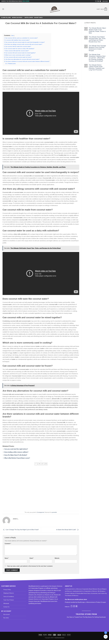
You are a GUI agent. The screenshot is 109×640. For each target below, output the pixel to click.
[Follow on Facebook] (95, 1)
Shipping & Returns (8, 593)
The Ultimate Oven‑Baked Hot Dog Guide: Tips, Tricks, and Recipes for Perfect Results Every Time (97, 39)
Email (32, 558)
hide (12, 35)
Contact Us (6, 606)
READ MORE (26, 1)
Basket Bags (38, 17)
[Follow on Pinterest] (100, 1)
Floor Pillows (6, 17)
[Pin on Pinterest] (46, 464)
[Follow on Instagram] (97, 1)
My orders (6, 617)
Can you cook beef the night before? (16, 449)
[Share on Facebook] (35, 464)
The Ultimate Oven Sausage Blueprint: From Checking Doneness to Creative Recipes (97, 48)
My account (6, 614)
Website (57, 558)
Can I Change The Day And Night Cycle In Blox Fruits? (22, 529)
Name (7, 558)
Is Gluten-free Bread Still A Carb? (66, 529)
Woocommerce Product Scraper (96, 602)
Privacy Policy (7, 589)
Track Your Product (8, 600)
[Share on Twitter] (39, 464)
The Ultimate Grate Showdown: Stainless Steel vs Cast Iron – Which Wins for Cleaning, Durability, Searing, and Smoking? (97, 58)
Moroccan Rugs (17, 17)
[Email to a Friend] (42, 464)
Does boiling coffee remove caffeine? (16, 452)
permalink (54, 512)
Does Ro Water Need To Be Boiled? (15, 455)
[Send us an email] (98, 1)
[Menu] (3, 9)
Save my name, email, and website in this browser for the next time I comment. (30, 566)
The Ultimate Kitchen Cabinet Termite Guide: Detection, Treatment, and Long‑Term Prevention (96, 67)
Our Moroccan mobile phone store (76, 599)
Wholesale (6, 603)
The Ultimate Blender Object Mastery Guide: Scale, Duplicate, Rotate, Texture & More (97, 30)
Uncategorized (40, 512)
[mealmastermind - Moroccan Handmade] (54, 9)
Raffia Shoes (29, 17)
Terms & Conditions (8, 596)
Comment (8, 543)
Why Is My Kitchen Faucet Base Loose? (17, 458)
